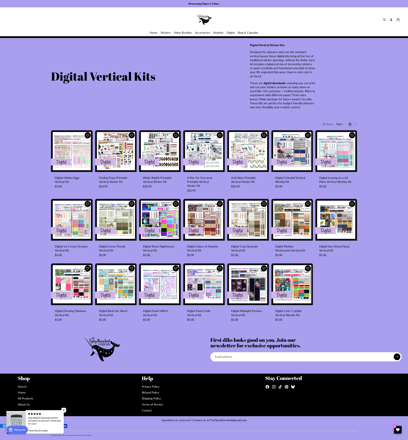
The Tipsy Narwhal (66, 435)
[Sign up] (397, 356)
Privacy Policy (150, 386)
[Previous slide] (56, 151)
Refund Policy (150, 392)
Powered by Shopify (83, 435)
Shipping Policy (151, 398)
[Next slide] (88, 151)
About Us (24, 404)
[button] (340, 124)
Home (22, 392)
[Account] (391, 19)
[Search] (384, 19)
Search (22, 386)
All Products (25, 398)
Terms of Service (152, 404)
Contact (147, 410)
